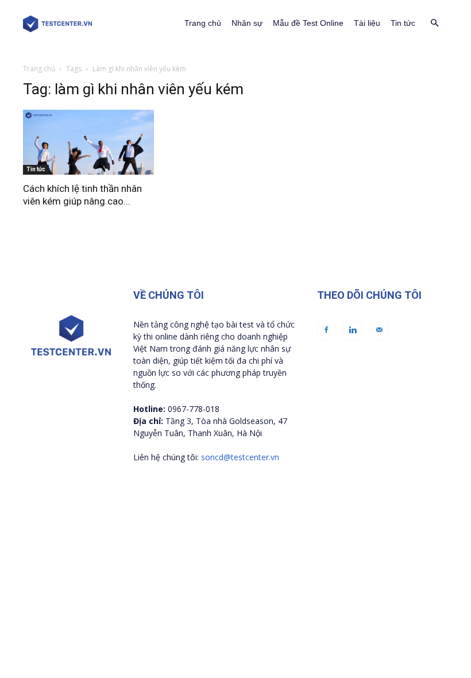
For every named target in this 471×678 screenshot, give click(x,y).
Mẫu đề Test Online (308, 23)
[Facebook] (326, 330)
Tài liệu (367, 23)
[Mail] (379, 330)
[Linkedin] (352, 330)
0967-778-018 (193, 408)
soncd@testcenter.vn (240, 457)
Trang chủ (202, 23)
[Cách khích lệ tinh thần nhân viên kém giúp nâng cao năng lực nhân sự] (88, 142)
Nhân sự (246, 23)
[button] (434, 23)
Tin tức (403, 23)
